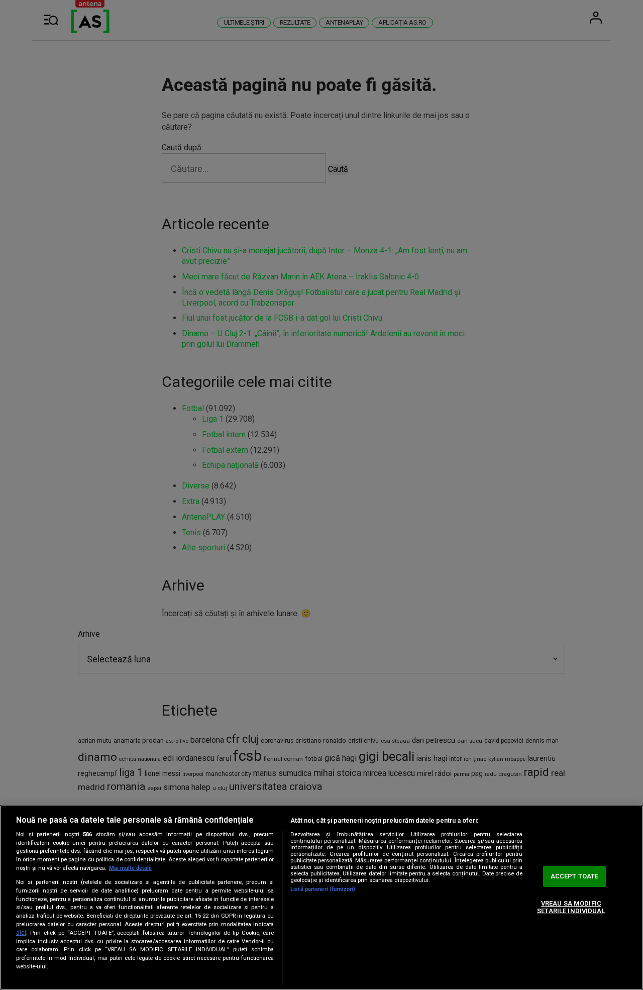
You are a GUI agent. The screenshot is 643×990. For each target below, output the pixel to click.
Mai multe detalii (130, 868)
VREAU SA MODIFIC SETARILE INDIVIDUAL (571, 907)
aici (21, 932)
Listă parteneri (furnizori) (322, 889)
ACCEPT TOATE (575, 876)
